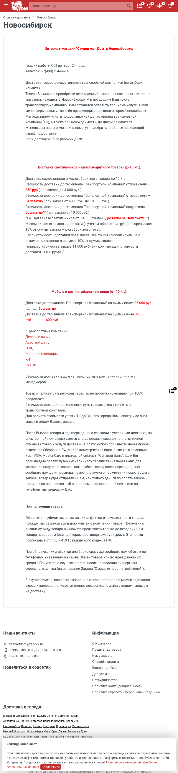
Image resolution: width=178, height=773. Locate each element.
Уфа (89, 736)
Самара (8, 736)
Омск (47, 731)
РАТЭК (30, 365)
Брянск (24, 721)
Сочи (17, 736)
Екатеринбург (11, 726)
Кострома (49, 726)
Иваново (26, 726)
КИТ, (28, 359)
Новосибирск (35, 731)
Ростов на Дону (77, 731)
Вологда (48, 721)
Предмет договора (106, 649)
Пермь (62, 731)
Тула (51, 736)
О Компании (101, 643)
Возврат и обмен (105, 668)
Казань (37, 726)
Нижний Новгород (14, 731)
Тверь (43, 736)
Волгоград (36, 721)
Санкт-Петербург (68, 715)
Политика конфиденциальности (117, 686)
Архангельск (11, 721)
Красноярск (63, 726)
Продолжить (50, 767)
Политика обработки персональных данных (126, 692)
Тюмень (60, 736)
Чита (83, 736)
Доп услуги (100, 674)
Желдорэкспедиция (41, 354)
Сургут (25, 736)
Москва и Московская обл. (19, 715)
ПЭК (28, 348)
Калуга (41, 715)
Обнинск (52, 715)
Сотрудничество (105, 680)
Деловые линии (38, 337)
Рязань (34, 736)
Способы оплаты (105, 662)
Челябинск (72, 736)
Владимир (72, 721)
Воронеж (59, 721)
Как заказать (102, 656)
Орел (54, 731)
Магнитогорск (80, 726)
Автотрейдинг (36, 342)
